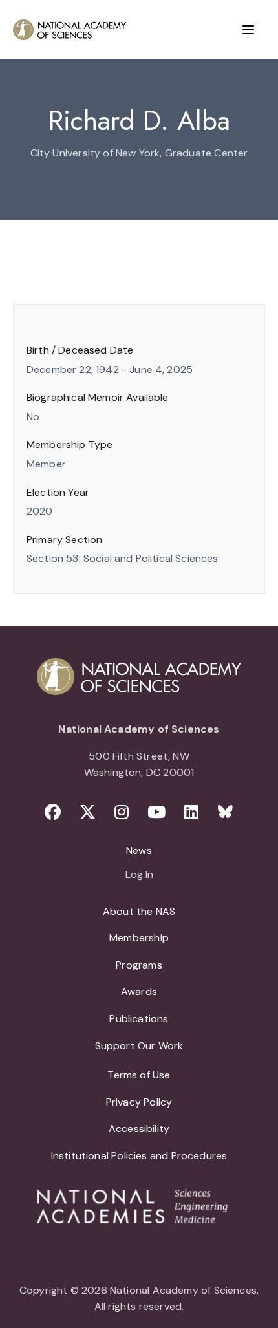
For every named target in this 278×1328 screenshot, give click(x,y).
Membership (139, 938)
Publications (138, 1018)
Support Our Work (139, 1046)
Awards (139, 991)
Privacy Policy (139, 1102)
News (139, 850)
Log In (139, 875)
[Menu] (248, 30)
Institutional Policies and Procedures (139, 1155)
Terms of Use (138, 1075)
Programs (139, 965)
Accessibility (139, 1128)
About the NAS (139, 911)
